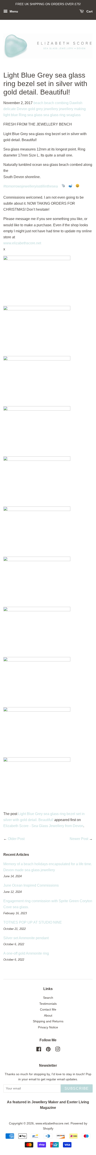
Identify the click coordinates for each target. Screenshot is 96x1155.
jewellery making (72, 109)
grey (39, 109)
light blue (10, 115)
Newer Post (79, 839)
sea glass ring (54, 115)
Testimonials (48, 1003)
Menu (13, 11)
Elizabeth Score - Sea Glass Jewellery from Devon (43, 826)
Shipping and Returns (48, 1021)
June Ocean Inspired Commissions (31, 885)
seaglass (73, 115)
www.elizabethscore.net (22, 243)
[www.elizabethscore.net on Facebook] (38, 1050)
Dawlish (75, 103)
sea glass (34, 115)
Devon (22, 109)
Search (48, 997)
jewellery (51, 109)
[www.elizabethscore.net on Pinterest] (48, 1050)
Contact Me (48, 1009)
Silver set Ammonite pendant (26, 938)
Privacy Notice (48, 1027)
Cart (89, 11)
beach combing (56, 103)
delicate (9, 109)
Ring (22, 115)
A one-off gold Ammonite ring (26, 953)
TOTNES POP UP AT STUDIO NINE (32, 922)
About (48, 1015)
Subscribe (77, 1088)
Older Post (16, 839)
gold (31, 109)
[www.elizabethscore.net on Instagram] (57, 1050)
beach (38, 103)
